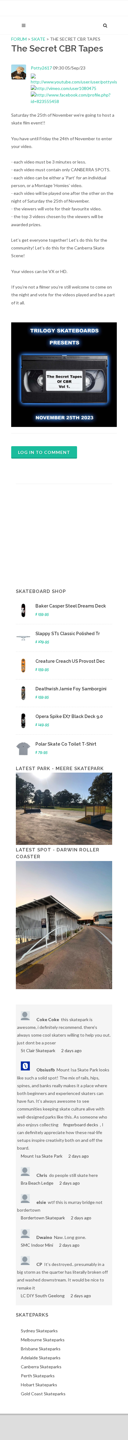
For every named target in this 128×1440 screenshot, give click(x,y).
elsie (41, 1202)
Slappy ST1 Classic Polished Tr (67, 633)
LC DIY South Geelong (43, 1295)
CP (39, 1264)
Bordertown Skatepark (43, 1217)
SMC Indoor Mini (37, 1245)
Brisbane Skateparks (41, 1348)
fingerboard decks (80, 1124)
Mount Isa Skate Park (41, 1156)
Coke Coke (47, 1019)
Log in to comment (44, 452)
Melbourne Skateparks (43, 1339)
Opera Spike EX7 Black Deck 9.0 (69, 716)
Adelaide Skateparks (41, 1357)
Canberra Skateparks (41, 1366)
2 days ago (71, 1050)
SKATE (38, 39)
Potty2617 (41, 67)
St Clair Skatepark (38, 1050)
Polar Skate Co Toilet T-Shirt (65, 744)
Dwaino (44, 1237)
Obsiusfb (45, 1069)
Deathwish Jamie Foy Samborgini (71, 688)
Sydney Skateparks (39, 1330)
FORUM (19, 39)
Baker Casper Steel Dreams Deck (70, 605)
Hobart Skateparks (39, 1384)
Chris (41, 1175)
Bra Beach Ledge (37, 1183)
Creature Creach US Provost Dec (70, 661)
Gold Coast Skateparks (43, 1393)
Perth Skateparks (38, 1375)
